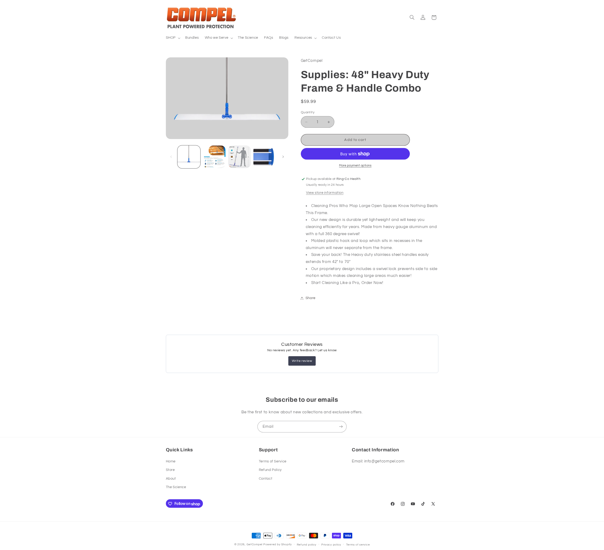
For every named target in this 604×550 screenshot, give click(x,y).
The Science (176, 487)
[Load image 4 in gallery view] (264, 156)
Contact (265, 478)
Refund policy (307, 544)
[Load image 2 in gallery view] (214, 156)
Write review (302, 361)
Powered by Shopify (277, 544)
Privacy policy (331, 544)
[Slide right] (283, 157)
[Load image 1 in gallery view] (188, 156)
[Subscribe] (341, 426)
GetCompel (255, 544)
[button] (172, 38)
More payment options (355, 165)
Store (170, 470)
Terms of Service (272, 461)
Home (171, 461)
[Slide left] (171, 157)
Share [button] (310, 298)
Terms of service (358, 544)
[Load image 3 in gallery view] (239, 156)
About (171, 478)
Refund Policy (270, 470)
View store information (325, 193)
